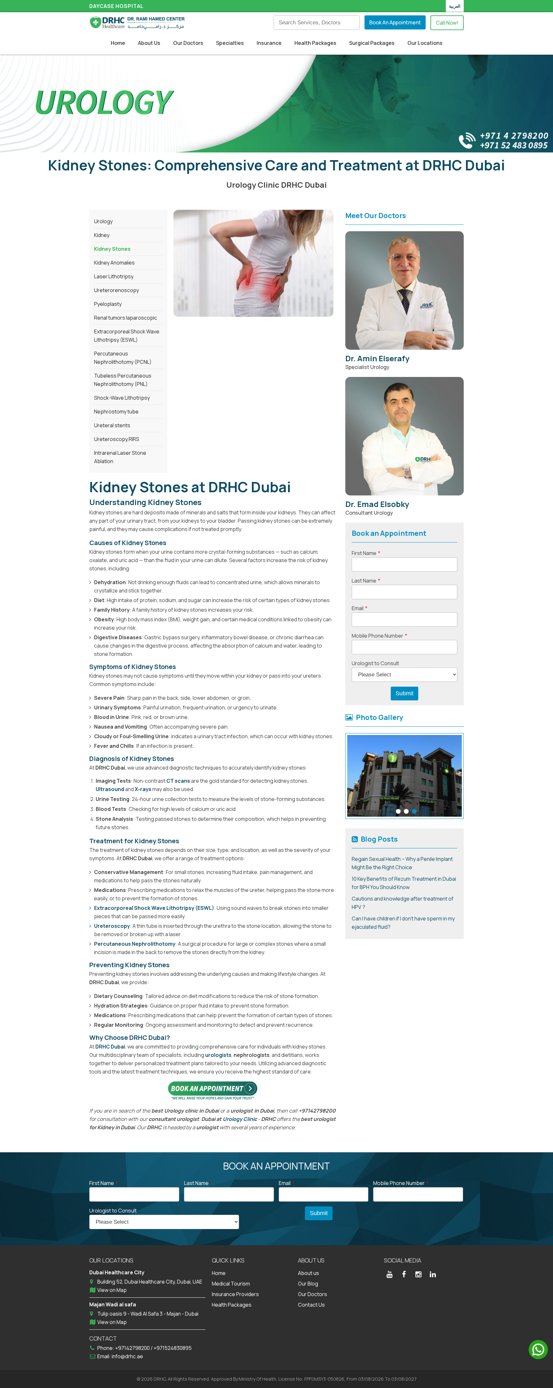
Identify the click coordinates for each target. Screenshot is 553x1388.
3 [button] (414, 811)
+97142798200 (133, 1347)
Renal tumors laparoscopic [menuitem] (125, 317)
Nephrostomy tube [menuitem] (116, 411)
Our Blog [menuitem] (308, 1283)
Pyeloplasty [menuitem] (108, 303)
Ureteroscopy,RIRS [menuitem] (116, 439)
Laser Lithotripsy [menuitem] (113, 276)
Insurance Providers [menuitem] (235, 1294)
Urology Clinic (240, 1119)
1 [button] (398, 811)
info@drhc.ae (127, 1356)
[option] (404, 776)
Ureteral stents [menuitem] (112, 425)
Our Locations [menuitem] (425, 42)
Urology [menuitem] (103, 221)
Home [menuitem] (118, 42)
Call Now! (447, 22)
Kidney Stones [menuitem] (112, 248)
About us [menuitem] (308, 1273)
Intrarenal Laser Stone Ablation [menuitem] (120, 457)
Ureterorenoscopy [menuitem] (116, 290)
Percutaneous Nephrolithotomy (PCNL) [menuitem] (123, 357)
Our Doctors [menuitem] (188, 42)
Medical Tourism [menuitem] (231, 1283)
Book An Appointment (395, 22)
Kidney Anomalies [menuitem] (114, 262)
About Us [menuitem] (149, 42)
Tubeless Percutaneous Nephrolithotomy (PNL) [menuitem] (122, 380)
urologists (218, 1054)
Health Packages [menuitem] (315, 42)
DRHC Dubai (110, 1046)
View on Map (112, 1290)
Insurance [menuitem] (269, 42)
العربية (455, 6)
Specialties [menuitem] (230, 42)
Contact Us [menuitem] (311, 1304)
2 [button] (406, 811)
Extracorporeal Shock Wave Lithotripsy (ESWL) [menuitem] (126, 335)
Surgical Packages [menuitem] (372, 42)
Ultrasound (110, 789)
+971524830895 (173, 1347)
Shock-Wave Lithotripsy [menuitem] (122, 397)
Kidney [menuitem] (101, 235)
